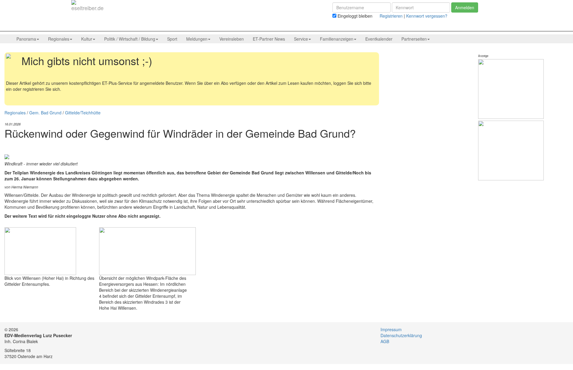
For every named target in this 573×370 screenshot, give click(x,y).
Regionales (15, 113)
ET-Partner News (269, 39)
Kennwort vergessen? (426, 16)
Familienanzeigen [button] (336, 39)
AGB (385, 341)
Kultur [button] (86, 39)
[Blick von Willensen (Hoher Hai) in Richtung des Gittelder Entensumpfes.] (40, 250)
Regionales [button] (58, 39)
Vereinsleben (231, 39)
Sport (172, 39)
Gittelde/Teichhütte (83, 113)
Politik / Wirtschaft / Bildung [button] (129, 39)
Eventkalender (378, 39)
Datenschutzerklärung (401, 335)
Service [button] (301, 39)
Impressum (391, 329)
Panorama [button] (26, 39)
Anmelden (464, 7)
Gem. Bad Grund (45, 113)
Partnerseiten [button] (414, 39)
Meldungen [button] (196, 39)
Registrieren (391, 16)
